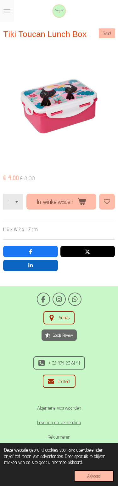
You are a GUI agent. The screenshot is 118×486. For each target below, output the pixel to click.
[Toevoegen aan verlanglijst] (107, 202)
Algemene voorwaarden (59, 408)
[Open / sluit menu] (7, 11)
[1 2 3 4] (13, 202)
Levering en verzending (59, 422)
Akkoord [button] (94, 476)
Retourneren (59, 437)
